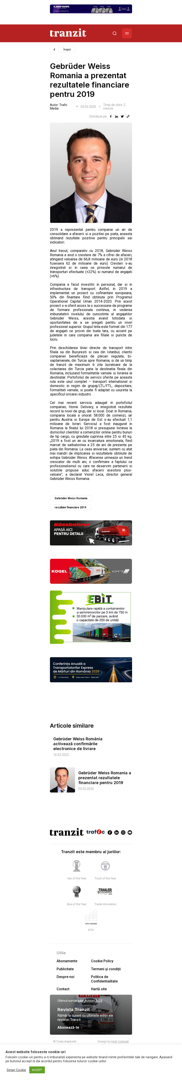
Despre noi (65, 977)
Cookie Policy (102, 961)
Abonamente (67, 961)
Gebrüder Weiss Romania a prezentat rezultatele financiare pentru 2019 (104, 778)
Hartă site (99, 989)
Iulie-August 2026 (90, 1000)
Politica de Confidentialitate (104, 979)
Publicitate (65, 969)
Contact (63, 989)
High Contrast (120, 1041)
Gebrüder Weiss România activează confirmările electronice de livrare (78, 744)
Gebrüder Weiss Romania (71, 498)
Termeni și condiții (106, 969)
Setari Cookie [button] (16, 1070)
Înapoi (67, 49)
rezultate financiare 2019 (70, 507)
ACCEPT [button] (37, 1070)
